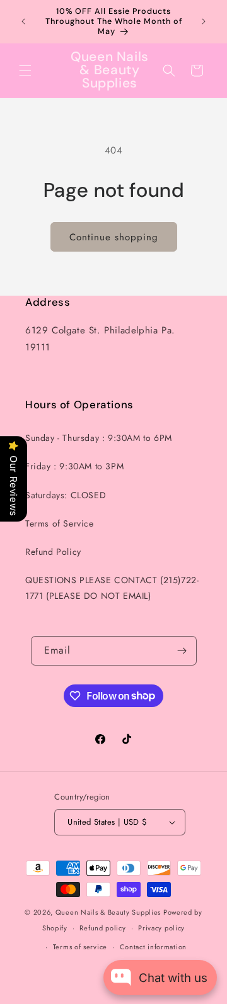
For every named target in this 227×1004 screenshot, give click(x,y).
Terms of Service (59, 523)
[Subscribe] (182, 651)
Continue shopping (113, 237)
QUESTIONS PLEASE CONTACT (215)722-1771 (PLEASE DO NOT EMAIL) (112, 588)
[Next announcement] (204, 21)
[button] (25, 70)
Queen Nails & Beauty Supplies (108, 912)
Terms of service (80, 947)
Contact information (153, 947)
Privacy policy (161, 928)
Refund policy (102, 928)
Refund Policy (53, 551)
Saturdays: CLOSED (65, 495)
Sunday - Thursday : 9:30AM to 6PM (98, 438)
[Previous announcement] (23, 21)
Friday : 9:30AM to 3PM (74, 466)
